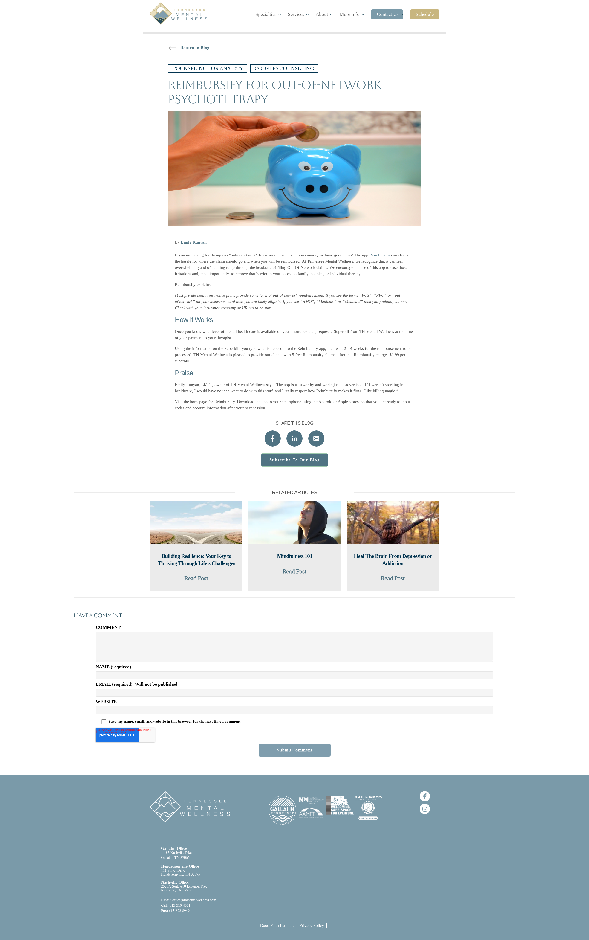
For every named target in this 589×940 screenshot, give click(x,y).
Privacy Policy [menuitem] (312, 925)
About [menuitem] (322, 14)
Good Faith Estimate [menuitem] (277, 925)
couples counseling (284, 68)
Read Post (196, 578)
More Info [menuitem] (350, 14)
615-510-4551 (175, 905)
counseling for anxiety (207, 68)
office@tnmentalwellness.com (188, 900)
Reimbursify (379, 255)
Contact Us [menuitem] (387, 14)
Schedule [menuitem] (425, 14)
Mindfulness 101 (294, 556)
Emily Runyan (194, 242)
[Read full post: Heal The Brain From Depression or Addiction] (393, 523)
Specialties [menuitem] (265, 14)
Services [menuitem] (296, 14)
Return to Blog (194, 47)
